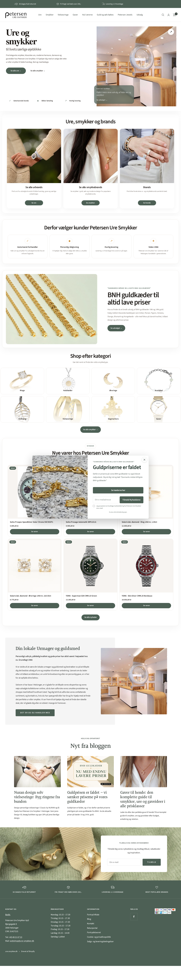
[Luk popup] (144, 459)
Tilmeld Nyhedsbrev (131, 499)
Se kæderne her (118, 490)
